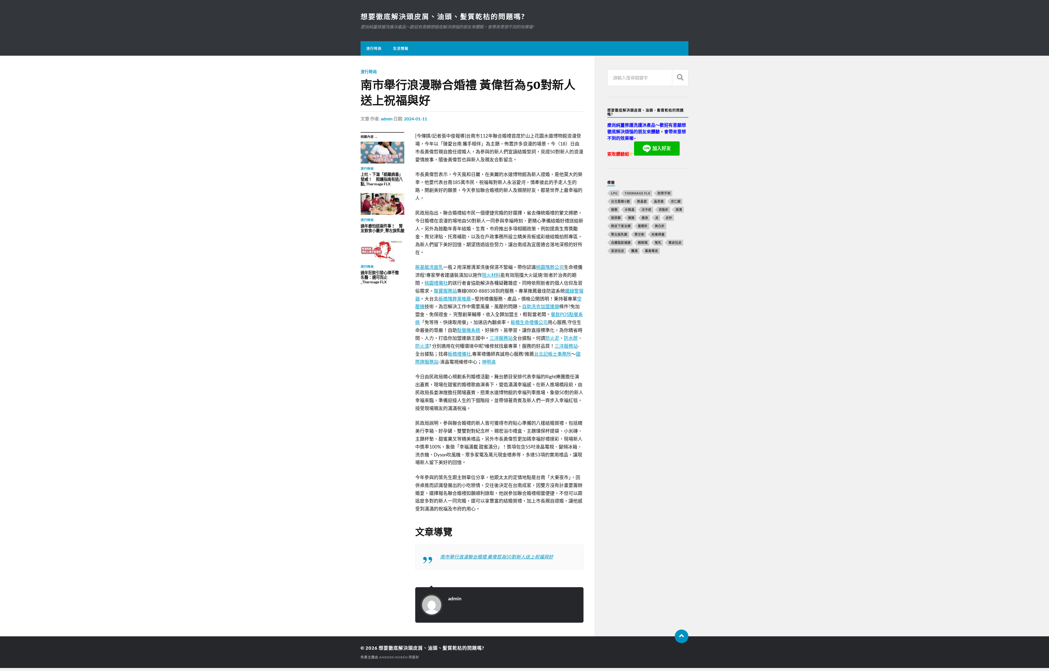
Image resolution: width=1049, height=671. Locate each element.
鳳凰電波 (651, 251)
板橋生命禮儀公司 (529, 322)
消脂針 (663, 209)
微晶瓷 (642, 201)
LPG (614, 193)
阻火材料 (491, 275)
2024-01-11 (415, 118)
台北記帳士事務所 (552, 354)
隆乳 (658, 242)
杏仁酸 (676, 201)
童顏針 (643, 226)
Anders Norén (393, 657)
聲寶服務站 (445, 291)
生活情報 (400, 48)
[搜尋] (680, 77)
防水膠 (571, 338)
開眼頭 (643, 242)
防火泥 (552, 338)
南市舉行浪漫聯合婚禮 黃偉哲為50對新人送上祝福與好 (496, 557)
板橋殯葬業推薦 (454, 299)
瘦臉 (631, 217)
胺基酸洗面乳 (429, 267)
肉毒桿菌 (658, 234)
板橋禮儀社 (459, 354)
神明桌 (489, 362)
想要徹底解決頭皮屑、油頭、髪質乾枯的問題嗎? (443, 16)
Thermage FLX (637, 193)
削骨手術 (664, 193)
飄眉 (634, 251)
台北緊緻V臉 (620, 201)
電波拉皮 (675, 242)
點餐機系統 (468, 330)
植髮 (614, 209)
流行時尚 (374, 48)
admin (387, 118)
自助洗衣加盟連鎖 (540, 306)
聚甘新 (639, 234)
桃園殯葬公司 (550, 267)
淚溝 (679, 209)
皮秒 (669, 217)
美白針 (660, 226)
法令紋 (647, 209)
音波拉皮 (617, 251)
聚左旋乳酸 (619, 234)
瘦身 (645, 217)
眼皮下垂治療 (621, 226)
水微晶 (630, 209)
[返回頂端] (681, 636)
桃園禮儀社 (436, 283)
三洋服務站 (501, 338)
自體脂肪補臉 (621, 242)
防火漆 (422, 346)
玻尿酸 (616, 217)
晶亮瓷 (659, 201)
